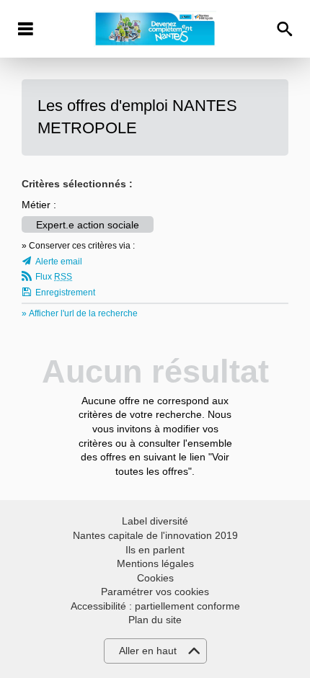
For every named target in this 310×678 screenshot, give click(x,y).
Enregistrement (65, 292)
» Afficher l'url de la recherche (80, 313)
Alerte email (58, 262)
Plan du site (155, 619)
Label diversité (155, 521)
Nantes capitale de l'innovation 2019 (155, 535)
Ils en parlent (155, 550)
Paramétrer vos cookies (155, 591)
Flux (53, 277)
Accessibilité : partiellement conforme (155, 606)
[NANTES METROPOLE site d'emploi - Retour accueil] (155, 29)
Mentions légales (155, 563)
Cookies (155, 578)
